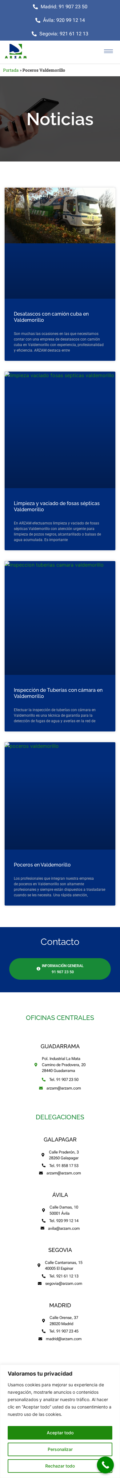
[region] (60, 1421)
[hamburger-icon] (108, 51)
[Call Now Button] (105, 1464)
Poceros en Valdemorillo (42, 865)
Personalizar (60, 1449)
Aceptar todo (60, 1432)
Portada (11, 70)
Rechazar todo (60, 1465)
